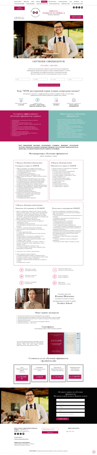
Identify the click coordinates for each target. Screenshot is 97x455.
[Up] (94, 452)
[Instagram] (79, 7)
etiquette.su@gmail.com (23, 431)
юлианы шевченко (54, 15)
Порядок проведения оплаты (21, 439)
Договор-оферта (18, 437)
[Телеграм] (74, 7)
